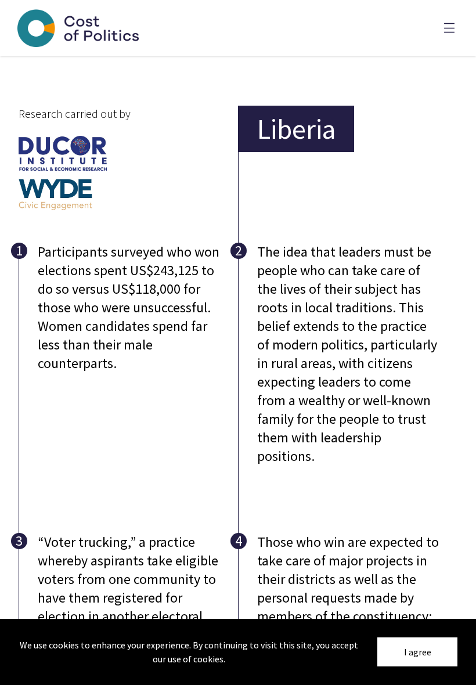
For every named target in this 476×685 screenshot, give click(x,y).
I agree (417, 652)
